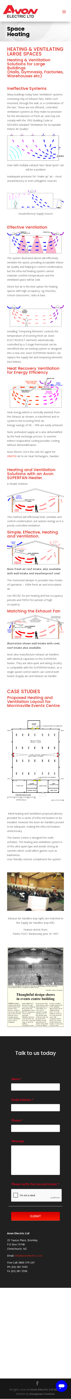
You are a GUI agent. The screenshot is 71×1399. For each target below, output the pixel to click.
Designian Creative (42, 1394)
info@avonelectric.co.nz (29, 1255)
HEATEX (12, 456)
